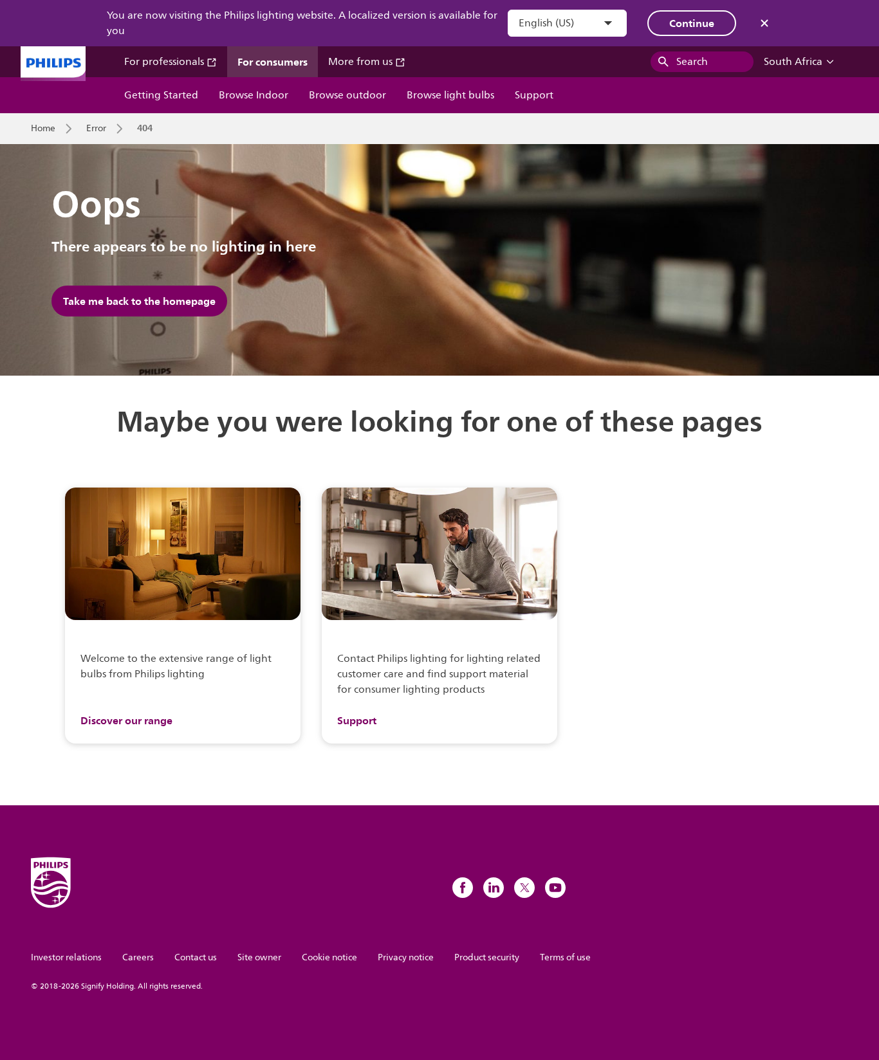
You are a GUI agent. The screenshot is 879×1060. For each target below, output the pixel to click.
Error (96, 128)
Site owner (259, 957)
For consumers (272, 61)
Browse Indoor (253, 95)
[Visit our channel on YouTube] (555, 887)
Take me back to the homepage (139, 301)
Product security (486, 957)
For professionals (165, 61)
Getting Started (161, 95)
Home (43, 128)
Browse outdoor (347, 95)
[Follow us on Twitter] (524, 887)
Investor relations (66, 957)
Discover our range (126, 720)
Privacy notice (406, 957)
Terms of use (565, 957)
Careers (138, 957)
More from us (361, 61)
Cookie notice (329, 957)
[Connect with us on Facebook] (462, 887)
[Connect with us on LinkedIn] (493, 887)
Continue (691, 23)
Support (534, 95)
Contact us (195, 957)
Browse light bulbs (450, 95)
